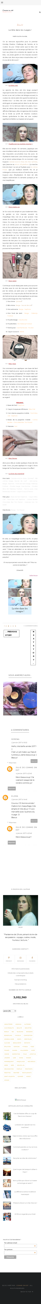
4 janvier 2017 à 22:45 (24, 773)
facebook (32, 961)
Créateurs (28, 1039)
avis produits (9, 1028)
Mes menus (31, 1061)
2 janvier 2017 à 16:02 (19, 743)
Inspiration (16, 1054)
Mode (6, 1065)
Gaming (14, 1050)
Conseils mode (9, 1039)
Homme (6, 1054)
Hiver (33, 1050)
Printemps (28, 1069)
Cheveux (18, 1035)
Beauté (20, 25)
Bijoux (6, 1031)
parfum (19, 1069)
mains (21, 1058)
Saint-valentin (9, 1076)
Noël (12, 1065)
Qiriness (19, 301)
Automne (27, 1024)
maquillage (21, 1061)
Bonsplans (8, 1035)
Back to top (26, 1291)
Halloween (24, 1050)
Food (32, 1046)
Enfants (27, 1043)
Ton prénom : (20, 1249)
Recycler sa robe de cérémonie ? (25, 1158)
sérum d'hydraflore (22, 164)
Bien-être (28, 1028)
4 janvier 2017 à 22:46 (24, 833)
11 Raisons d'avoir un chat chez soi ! (25, 1203)
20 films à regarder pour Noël (25, 1214)
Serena (15, 739)
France (6, 1050)
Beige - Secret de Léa (24, 305)
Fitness (25, 1046)
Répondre (34, 761)
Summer (20, 1076)
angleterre (8, 1024)
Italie (25, 1054)
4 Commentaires (31, 626)
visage (28, 1076)
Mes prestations (20, 984)
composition (28, 1035)
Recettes (7, 1072)
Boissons (29, 1031)
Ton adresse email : (20, 1243)
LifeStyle (33, 1054)
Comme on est (22, 1285)
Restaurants (26, 1072)
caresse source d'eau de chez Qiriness (23, 162)
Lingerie (7, 1058)
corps (19, 1039)
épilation (7, 1046)
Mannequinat (9, 1061)
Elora (14, 796)
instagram (20, 961)
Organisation (9, 1069)
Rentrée (16, 1072)
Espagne (17, 1046)
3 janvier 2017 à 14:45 (19, 799)
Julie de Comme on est (26, 769)
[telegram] (8, 626)
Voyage (6, 1080)
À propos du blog (20, 980)
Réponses (12, 763)
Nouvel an (20, 1065)
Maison (28, 1058)
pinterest (9, 961)
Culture (7, 1043)
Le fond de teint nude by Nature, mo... (17, 712)
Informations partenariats (20, 969)
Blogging (20, 1031)
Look (14, 1058)
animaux (18, 1024)
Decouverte (17, 1043)
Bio (13, 1031)
